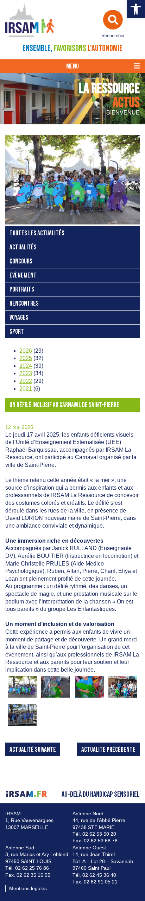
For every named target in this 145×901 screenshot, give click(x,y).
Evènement (23, 276)
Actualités (23, 247)
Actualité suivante (33, 750)
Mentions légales (28, 888)
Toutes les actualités (37, 233)
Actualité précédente (108, 750)
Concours (21, 261)
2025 (25, 358)
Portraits (22, 290)
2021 (25, 389)
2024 (25, 366)
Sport (17, 332)
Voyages (19, 318)
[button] (136, 9)
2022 (25, 381)
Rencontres (24, 304)
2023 (25, 373)
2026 (25, 351)
